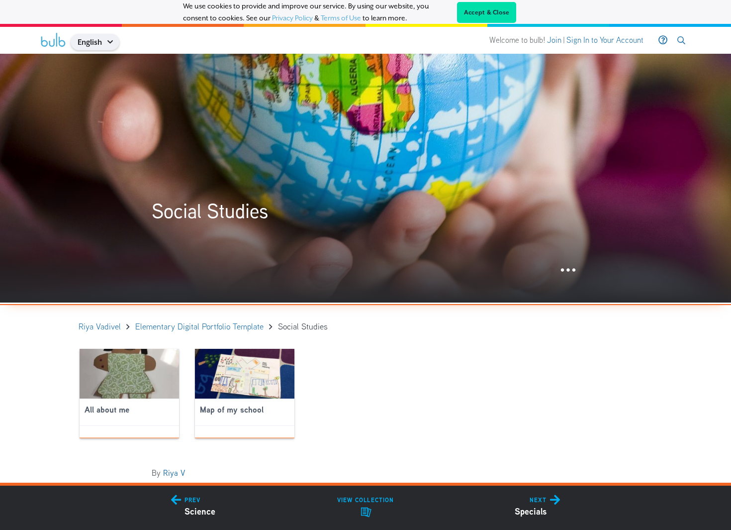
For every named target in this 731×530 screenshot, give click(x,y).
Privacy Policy (292, 18)
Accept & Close (487, 12)
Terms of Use (341, 18)
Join (554, 40)
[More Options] (568, 270)
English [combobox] (90, 42)
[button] (113, 42)
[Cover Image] (365, 178)
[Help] (663, 40)
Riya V (174, 473)
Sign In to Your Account (604, 40)
